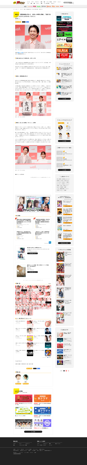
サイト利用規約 (33, 450)
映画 (41, 1)
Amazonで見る (67, 206)
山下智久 (61, 185)
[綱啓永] (26, 379)
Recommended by (45, 357)
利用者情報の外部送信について (48, 450)
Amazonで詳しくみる (32, 253)
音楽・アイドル (57, 443)
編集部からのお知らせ (42, 449)
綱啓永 (19, 52)
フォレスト (67, 183)
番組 (34, 3)
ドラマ (32, 1)
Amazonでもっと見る (64, 243)
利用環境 (29, 450)
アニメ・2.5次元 (49, 1)
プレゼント (52, 3)
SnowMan (62, 180)
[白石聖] (18, 379)
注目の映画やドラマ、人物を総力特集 (21, 392)
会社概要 (14, 449)
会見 (19, 18)
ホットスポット (59, 183)
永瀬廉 (58, 185)
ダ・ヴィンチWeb (26, 452)
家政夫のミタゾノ (65, 185)
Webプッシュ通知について (40, 450)
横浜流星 (58, 180)
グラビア (54, 1)
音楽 (44, 1)
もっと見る (33, 431)
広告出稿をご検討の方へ (16, 450)
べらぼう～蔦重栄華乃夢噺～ (61, 188)
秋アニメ (62, 190)
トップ (28, 3)
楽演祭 (35, 452)
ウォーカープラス (21, 452)
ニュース (28, 1)
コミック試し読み (46, 3)
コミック (59, 1)
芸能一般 (21, 9)
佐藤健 (65, 190)
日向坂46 (58, 190)
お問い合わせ (22, 449)
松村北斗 (63, 183)
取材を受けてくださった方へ (23, 450)
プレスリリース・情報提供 (28, 449)
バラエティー (37, 1)
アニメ (20, 443)
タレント (38, 3)
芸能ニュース (17, 9)
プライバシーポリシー (35, 449)
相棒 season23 (66, 180)
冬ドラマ (67, 188)
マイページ (18, 449)
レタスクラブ (31, 452)
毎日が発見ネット (15, 452)
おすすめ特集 (19, 391)
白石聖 (22, 52)
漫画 (41, 3)
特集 (31, 3)
